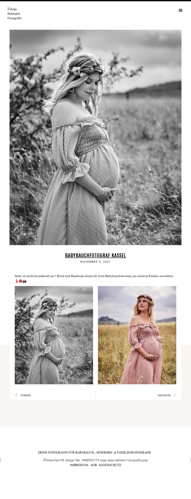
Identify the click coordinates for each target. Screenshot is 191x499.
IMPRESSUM (79, 465)
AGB (93, 465)
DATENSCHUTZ (110, 465)
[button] (180, 10)
